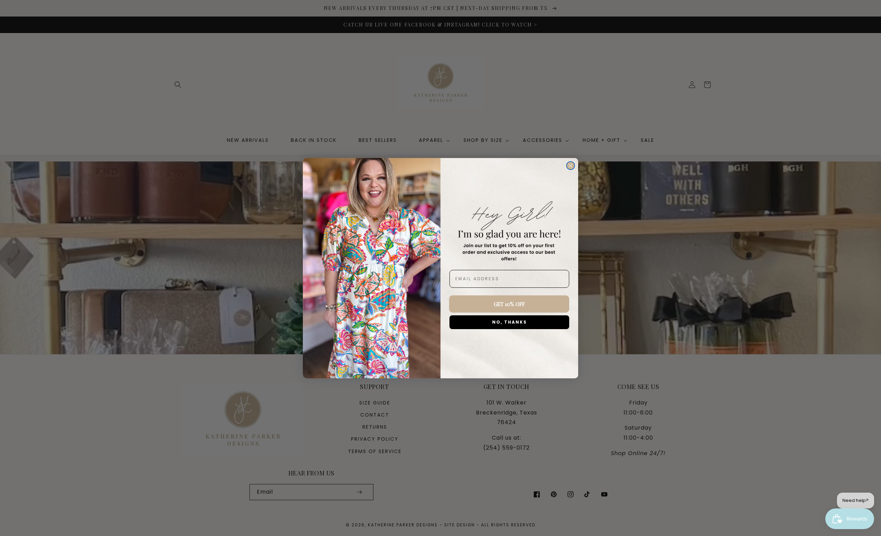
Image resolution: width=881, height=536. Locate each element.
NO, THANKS (509, 322)
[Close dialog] (570, 165)
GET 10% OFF (509, 304)
